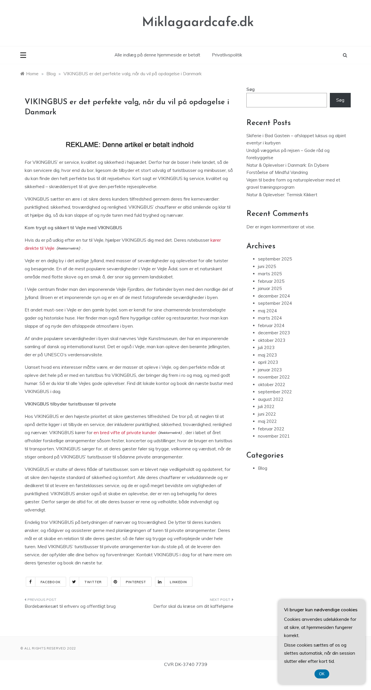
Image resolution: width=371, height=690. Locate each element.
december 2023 (274, 332)
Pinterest (136, 582)
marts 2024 (270, 318)
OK (322, 674)
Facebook (51, 582)
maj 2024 (267, 310)
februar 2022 (271, 429)
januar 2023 (270, 369)
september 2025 (275, 259)
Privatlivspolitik (227, 55)
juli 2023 (266, 347)
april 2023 (268, 362)
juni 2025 (267, 266)
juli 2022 (266, 406)
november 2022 (274, 377)
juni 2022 (267, 414)
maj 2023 (267, 355)
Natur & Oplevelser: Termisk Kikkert (281, 194)
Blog (262, 468)
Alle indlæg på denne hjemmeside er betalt (157, 55)
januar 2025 (270, 288)
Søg (250, 89)
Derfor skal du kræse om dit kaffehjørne (193, 606)
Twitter (93, 582)
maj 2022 (267, 421)
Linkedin (178, 582)
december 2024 (274, 296)
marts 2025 (270, 273)
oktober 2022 (271, 384)
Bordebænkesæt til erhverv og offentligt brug (70, 606)
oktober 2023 (271, 340)
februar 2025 (271, 281)
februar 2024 (271, 325)
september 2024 (275, 303)
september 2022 (275, 391)
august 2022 (270, 399)
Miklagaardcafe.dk (198, 22)
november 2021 (274, 436)
